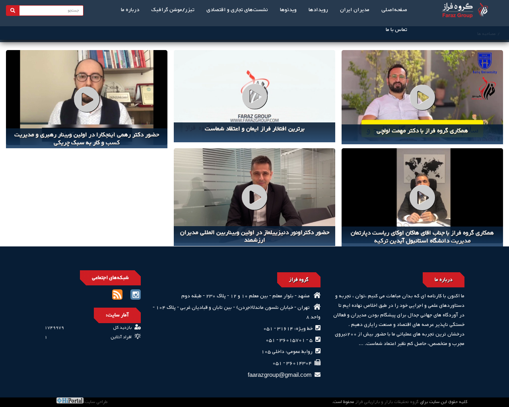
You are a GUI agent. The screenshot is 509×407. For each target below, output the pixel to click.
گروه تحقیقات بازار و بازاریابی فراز (387, 402)
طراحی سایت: (95, 402)
